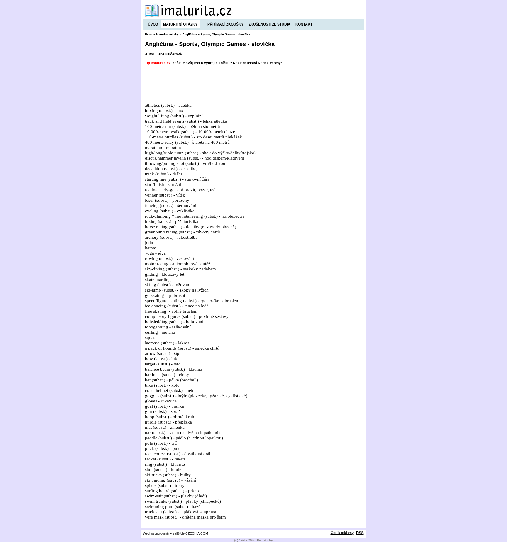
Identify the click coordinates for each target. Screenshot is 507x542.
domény (166, 533)
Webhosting (151, 533)
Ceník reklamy (342, 533)
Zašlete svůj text (186, 63)
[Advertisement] (252, 84)
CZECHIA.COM (196, 533)
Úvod (153, 24)
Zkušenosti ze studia (269, 24)
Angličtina (189, 34)
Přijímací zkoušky (225, 24)
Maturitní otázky (180, 24)
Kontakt (303, 24)
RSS (360, 533)
